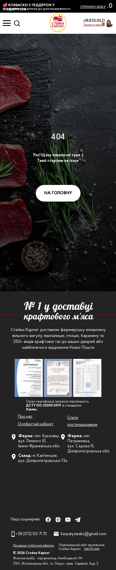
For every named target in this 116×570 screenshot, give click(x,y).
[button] (94, 24)
